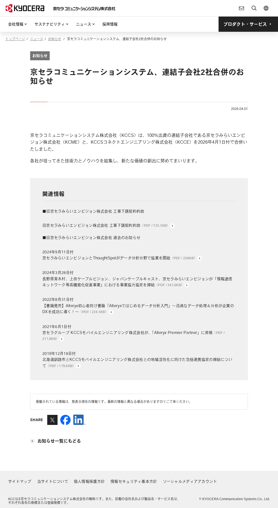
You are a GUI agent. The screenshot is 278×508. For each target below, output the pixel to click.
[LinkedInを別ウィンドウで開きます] (79, 422)
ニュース (83, 24)
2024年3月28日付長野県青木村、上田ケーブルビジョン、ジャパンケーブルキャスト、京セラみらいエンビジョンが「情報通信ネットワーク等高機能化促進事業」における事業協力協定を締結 (137, 279)
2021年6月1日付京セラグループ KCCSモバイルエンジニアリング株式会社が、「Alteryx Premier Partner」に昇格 (133, 332)
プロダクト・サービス (245, 24)
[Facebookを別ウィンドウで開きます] (65, 422)
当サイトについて (52, 481)
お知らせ (54, 38)
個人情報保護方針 (89, 481)
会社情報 (15, 24)
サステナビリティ (49, 24)
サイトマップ (19, 481)
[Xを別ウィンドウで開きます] (52, 422)
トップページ (15, 38)
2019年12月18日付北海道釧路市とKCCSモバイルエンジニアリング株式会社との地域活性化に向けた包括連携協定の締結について (137, 360)
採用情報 (110, 24)
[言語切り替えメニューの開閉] (266, 8)
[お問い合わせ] (242, 8)
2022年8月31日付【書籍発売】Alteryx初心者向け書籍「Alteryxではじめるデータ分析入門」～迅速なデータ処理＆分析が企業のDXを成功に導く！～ (138, 306)
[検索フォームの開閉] (254, 8)
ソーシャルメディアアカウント (190, 481)
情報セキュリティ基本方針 (133, 481)
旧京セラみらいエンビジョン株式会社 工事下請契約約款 (106, 225)
